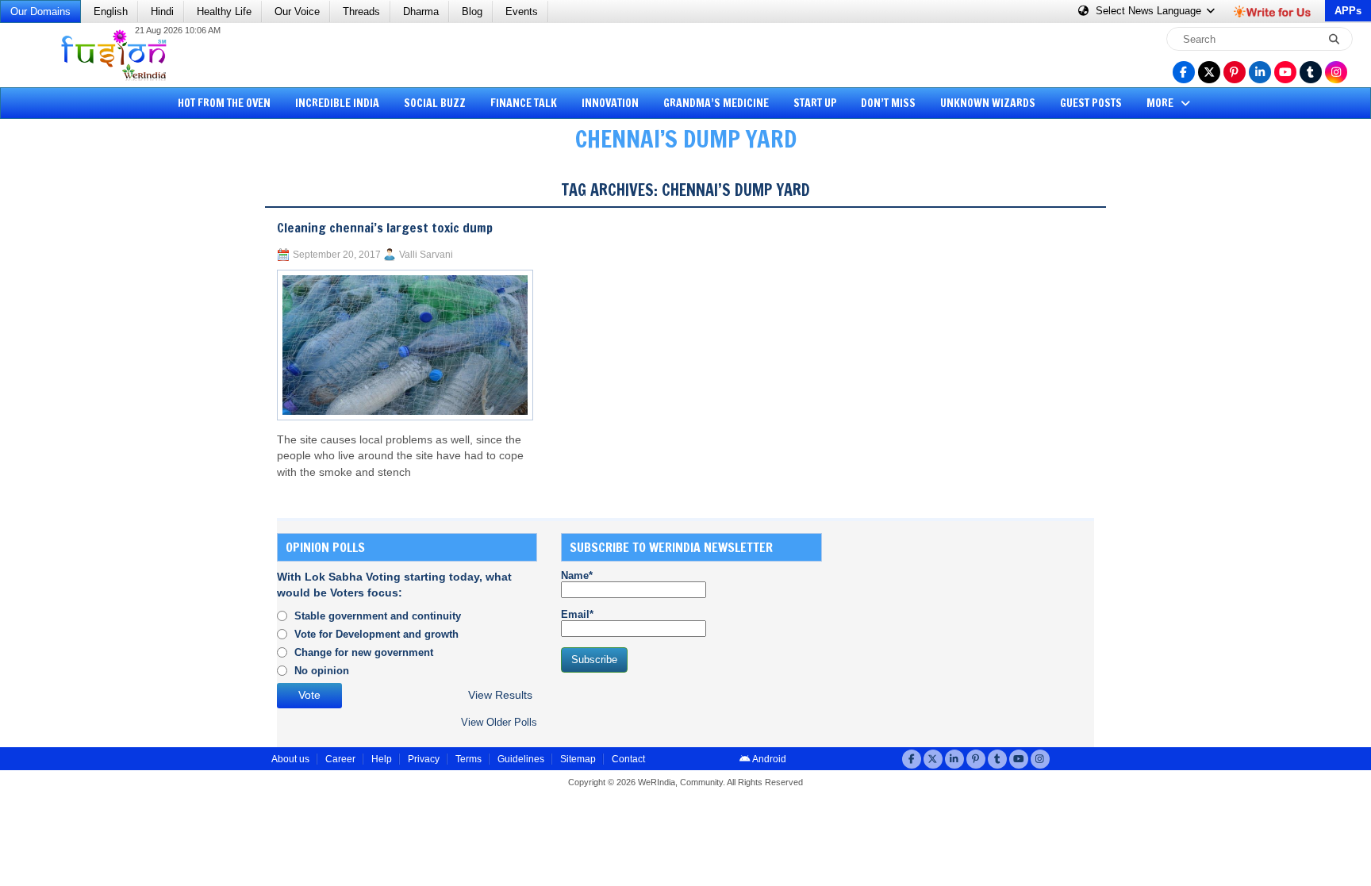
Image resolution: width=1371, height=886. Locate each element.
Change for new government (363, 652)
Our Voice (297, 11)
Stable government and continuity (377, 616)
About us (290, 759)
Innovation (610, 103)
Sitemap (578, 759)
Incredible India (337, 103)
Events (521, 11)
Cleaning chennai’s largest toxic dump (385, 227)
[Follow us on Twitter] (1209, 72)
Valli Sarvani (426, 254)
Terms (468, 759)
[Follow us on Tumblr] (1311, 72)
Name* (577, 575)
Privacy (424, 759)
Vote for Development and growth (376, 634)
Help (381, 759)
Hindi (162, 11)
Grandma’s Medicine (716, 103)
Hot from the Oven (224, 103)
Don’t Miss (888, 103)
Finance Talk (523, 103)
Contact (628, 759)
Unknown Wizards (987, 103)
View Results (500, 695)
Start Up (815, 103)
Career (340, 759)
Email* (577, 614)
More (1161, 103)
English (111, 11)
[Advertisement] (71, 408)
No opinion (321, 671)
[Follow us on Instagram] (1336, 72)
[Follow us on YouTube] (1285, 72)
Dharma (421, 11)
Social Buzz (435, 103)
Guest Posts (1091, 103)
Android (768, 759)
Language (1150, 11)
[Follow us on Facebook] (1184, 72)
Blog (472, 11)
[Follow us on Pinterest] (1234, 72)
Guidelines (520, 759)
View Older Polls (499, 722)
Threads (361, 11)
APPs (1348, 11)
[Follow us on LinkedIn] (1260, 72)
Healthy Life (224, 11)
